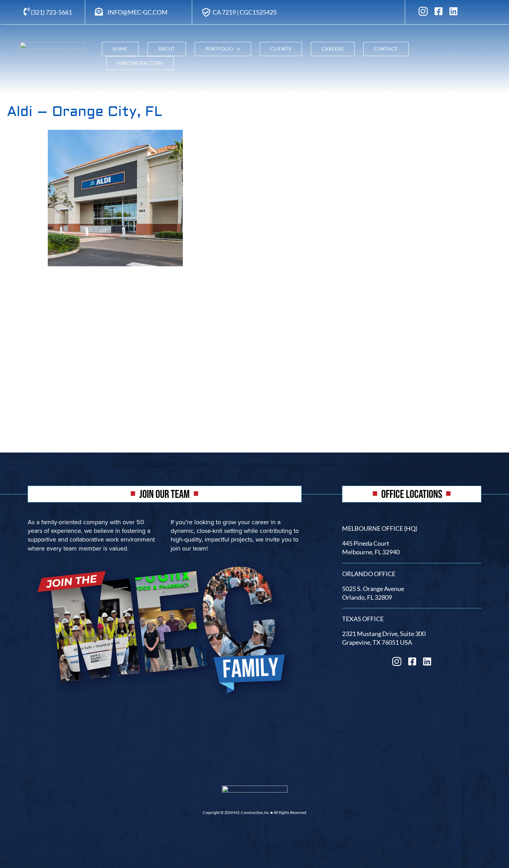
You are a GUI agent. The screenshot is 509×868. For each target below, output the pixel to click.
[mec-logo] (52, 45)
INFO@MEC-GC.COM (137, 12)
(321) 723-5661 (51, 12)
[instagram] (423, 11)
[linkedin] (453, 11)
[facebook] (439, 11)
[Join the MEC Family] (165, 559)
